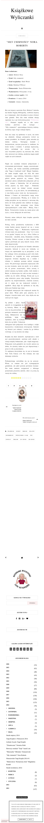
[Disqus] (22, 470)
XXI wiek (31, 439)
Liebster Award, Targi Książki (16, 742)
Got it (30, 819)
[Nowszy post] (5, 557)
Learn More (22, 819)
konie (18, 431)
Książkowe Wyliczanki (22, 13)
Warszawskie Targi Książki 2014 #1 (18, 758)
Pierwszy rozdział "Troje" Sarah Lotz (18, 748)
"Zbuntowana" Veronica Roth (16, 745)
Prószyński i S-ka (22, 435)
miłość (32, 431)
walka (16, 439)
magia (25, 431)
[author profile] (22, 396)
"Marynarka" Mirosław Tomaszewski (18, 752)
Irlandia (11, 431)
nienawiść (10, 435)
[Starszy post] (38, 557)
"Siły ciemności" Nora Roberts (16, 755)
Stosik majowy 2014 (13, 735)
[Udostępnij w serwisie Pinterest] (31, 386)
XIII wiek (23, 439)
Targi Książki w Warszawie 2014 (17, 739)
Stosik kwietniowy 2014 (14, 768)
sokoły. (8, 439)
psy (31, 435)
